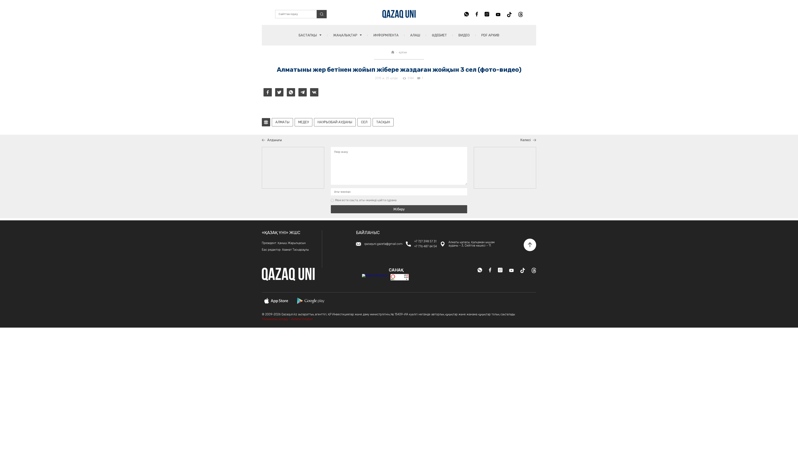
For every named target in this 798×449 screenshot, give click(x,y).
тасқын (383, 122)
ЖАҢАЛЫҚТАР (345, 35)
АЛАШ (415, 35)
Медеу (303, 122)
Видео (464, 35)
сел (364, 122)
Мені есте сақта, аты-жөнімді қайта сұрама (366, 200)
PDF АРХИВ (490, 35)
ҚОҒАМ (403, 52)
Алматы (282, 122)
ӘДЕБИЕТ (439, 35)
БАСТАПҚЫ (308, 35)
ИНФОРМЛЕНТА (386, 35)
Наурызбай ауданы (335, 122)
